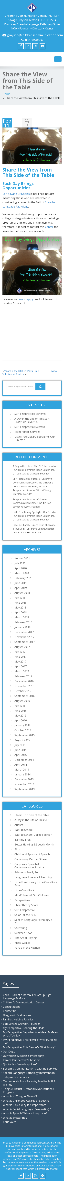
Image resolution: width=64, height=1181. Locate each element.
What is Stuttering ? (15, 1117)
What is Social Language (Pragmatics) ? (27, 1109)
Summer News (23, 933)
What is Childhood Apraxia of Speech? (26, 1100)
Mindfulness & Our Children (31, 895)
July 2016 (19, 705)
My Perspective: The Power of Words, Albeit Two (30, 1041)
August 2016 (22, 700)
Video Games (22, 942)
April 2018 (20, 612)
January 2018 (22, 627)
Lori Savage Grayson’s (16, 194)
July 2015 (19, 745)
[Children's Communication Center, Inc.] (32, 7)
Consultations (11, 1006)
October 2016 (22, 691)
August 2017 (22, 646)
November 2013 (24, 784)
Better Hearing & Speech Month (34, 844)
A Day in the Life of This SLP (31, 820)
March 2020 (21, 573)
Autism (18, 825)
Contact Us (35, 532)
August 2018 (22, 592)
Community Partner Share (30, 859)
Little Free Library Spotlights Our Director (34, 438)
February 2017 (23, 676)
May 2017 (20, 661)
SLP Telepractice (24, 910)
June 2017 (20, 656)
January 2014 (22, 774)
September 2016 (24, 696)
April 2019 (20, 588)
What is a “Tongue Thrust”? (20, 1096)
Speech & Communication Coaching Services (30, 1068)
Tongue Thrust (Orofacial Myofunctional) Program (28, 1090)
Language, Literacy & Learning (33, 877)
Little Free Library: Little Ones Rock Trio (35, 884)
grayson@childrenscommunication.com (35, 35)
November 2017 (24, 637)
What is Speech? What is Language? (25, 1113)
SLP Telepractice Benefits (30, 413)
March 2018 (21, 617)
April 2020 (20, 568)
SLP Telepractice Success (29, 426)
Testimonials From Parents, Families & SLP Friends (29, 1083)
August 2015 (22, 740)
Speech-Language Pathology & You (33, 921)
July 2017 (19, 651)
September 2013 (24, 789)
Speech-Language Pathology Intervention (29, 1073)
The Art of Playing (25, 937)
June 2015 (20, 750)
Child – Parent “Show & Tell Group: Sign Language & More (27, 996)
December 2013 (24, 779)
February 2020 (23, 578)
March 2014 (21, 769)
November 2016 (24, 686)
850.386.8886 (34, 40)
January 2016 (22, 725)
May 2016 (20, 715)
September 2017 (24, 642)
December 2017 (24, 632)
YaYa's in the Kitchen (27, 947)
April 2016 (20, 720)
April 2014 (20, 764)
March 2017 (21, 671)
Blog (17, 849)
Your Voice (9, 1122)
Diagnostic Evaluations (17, 1015)
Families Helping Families (18, 1019)
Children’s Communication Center (23, 1002)
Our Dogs (9, 1051)
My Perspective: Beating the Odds (23, 1028)
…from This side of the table (31, 815)
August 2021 (22, 558)
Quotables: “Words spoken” (20, 1064)
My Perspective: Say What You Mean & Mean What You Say (30, 1033)
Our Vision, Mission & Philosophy (23, 1056)
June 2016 (20, 710)
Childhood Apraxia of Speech (32, 854)
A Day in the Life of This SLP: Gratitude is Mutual (32, 420)
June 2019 (20, 583)
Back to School (23, 829)
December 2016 (24, 681)
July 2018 (19, 597)
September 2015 (24, 735)
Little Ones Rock (24, 890)
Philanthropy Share (26, 905)
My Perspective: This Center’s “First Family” (29, 1047)
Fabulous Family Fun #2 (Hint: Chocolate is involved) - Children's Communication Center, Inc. (34, 528)
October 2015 (22, 730)
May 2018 (20, 607)
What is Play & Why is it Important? (24, 1105)
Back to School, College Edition (33, 834)
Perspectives (22, 900)
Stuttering (20, 928)
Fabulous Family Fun (26, 872)
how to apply (25, 299)
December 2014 (24, 759)
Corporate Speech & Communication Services (29, 866)
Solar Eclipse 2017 (25, 915)
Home (6, 94)
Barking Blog (22, 839)
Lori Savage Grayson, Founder (33, 473)
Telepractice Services (27, 431)
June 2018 (20, 602)
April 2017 (20, 666)
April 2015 (20, 754)
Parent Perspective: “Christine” (22, 1060)
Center (49, 227)
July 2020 (19, 563)
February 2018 (23, 622)
